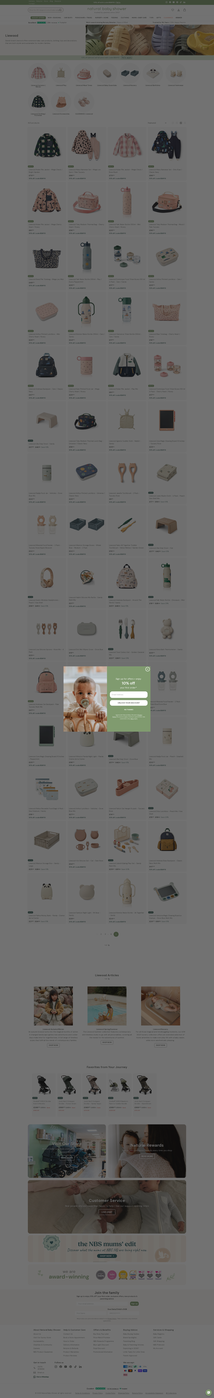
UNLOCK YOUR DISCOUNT (129, 703)
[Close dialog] (148, 669)
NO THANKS (128, 710)
